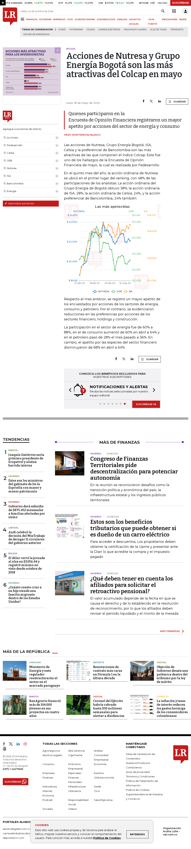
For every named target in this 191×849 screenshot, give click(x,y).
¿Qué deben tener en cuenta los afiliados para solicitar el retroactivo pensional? (131, 585)
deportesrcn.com (13, 837)
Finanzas (48, 777)
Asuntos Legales (52, 755)
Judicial (161, 662)
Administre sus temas (21, 203)
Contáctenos (134, 767)
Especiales (74, 773)
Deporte (98, 662)
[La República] (10, 22)
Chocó (62, 29)
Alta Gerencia (76, 750)
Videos (72, 808)
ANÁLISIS (122, 19)
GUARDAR (179, 101)
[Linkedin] (159, 101)
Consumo (48, 764)
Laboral (13, 527)
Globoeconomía (104, 777)
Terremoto (176, 29)
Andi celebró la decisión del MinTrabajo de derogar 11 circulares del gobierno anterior (26, 537)
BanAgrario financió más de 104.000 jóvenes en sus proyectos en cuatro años (45, 708)
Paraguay (35, 662)
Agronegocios (51, 750)
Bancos (34, 696)
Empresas (48, 773)
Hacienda (13, 476)
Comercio (163, 696)
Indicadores (50, 786)
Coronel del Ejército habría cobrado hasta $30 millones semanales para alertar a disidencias (108, 708)
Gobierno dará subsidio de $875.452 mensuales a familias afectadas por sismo (26, 512)
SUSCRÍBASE (180, 2)
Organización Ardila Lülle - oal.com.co (172, 831)
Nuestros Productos (138, 762)
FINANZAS (32, 19)
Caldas (91, 29)
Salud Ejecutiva (103, 799)
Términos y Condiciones (140, 776)
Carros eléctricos (109, 29)
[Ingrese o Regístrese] (185, 11)
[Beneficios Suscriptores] (174, 11)
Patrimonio (76, 29)
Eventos (99, 773)
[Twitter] (151, 101)
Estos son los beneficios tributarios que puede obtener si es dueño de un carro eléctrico (133, 528)
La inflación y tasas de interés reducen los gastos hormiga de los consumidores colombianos (172, 708)
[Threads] (6, 749)
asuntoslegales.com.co (17, 828)
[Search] (162, 11)
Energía (13, 450)
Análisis (98, 750)
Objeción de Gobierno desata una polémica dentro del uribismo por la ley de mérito (172, 674)
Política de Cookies (107, 838)
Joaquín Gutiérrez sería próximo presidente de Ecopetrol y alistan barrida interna (26, 460)
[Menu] (23, 19)
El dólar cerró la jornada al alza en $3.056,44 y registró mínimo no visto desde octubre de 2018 (26, 565)
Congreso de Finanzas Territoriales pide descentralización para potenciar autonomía (134, 468)
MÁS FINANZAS (170, 631)
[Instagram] (27, 744)
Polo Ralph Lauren (135, 29)
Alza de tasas (158, 29)
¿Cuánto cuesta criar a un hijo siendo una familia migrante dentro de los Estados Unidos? (25, 594)
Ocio (97, 790)
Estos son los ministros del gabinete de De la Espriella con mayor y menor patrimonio (25, 486)
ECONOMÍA (45, 19)
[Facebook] (143, 101)
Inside (97, 786)
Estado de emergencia (37, 34)
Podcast (48, 799)
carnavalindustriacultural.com (20, 833)
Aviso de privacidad (138, 771)
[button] (69, 390)
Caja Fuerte (75, 755)
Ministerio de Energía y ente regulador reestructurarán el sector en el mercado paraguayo (44, 676)
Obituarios (74, 790)
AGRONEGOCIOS (106, 19)
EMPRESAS (59, 19)
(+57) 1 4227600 (13, 768)
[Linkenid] (20, 744)
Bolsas (12, 553)
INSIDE (183, 19)
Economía (100, 764)
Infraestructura (77, 786)
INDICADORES (170, 19)
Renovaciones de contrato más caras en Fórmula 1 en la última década (107, 672)
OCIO (70, 19)
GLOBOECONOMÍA (85, 19)
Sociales (48, 808)
